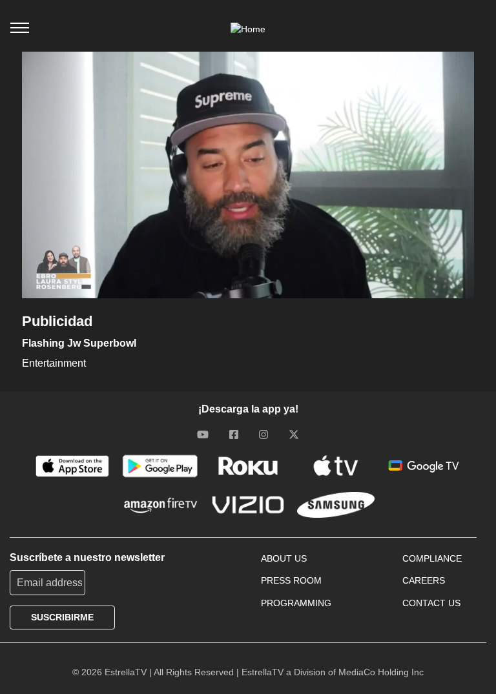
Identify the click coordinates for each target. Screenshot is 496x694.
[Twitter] (293, 434)
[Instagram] (263, 434)
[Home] (248, 29)
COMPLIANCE (432, 558)
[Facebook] (234, 434)
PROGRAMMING (296, 603)
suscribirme (62, 617)
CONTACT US (431, 603)
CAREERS (423, 580)
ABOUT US (284, 558)
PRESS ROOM (291, 580)
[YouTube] (203, 434)
